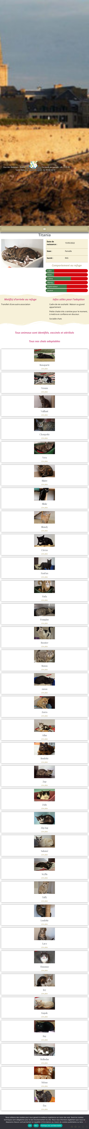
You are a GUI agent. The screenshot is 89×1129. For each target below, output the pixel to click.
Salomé (44, 850)
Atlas (44, 735)
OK (30, 1125)
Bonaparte (45, 364)
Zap (44, 781)
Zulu (44, 804)
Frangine (44, 619)
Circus (44, 550)
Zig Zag (44, 827)
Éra (44, 1105)
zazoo (44, 688)
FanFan (44, 573)
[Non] (85, 1122)
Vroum (44, 388)
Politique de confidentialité (51, 1125)
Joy (44, 989)
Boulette (45, 758)
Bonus (44, 665)
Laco (44, 943)
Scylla (44, 874)
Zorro (44, 712)
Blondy (44, 526)
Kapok (44, 1012)
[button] (44, 229)
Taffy (44, 897)
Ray (44, 1036)
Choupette (44, 434)
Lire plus (44, 369)
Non (36, 1125)
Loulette (45, 920)
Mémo (44, 1082)
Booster (44, 642)
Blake (44, 503)
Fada (44, 596)
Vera (44, 457)
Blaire (44, 480)
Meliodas (44, 1059)
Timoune (44, 966)
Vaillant (44, 411)
